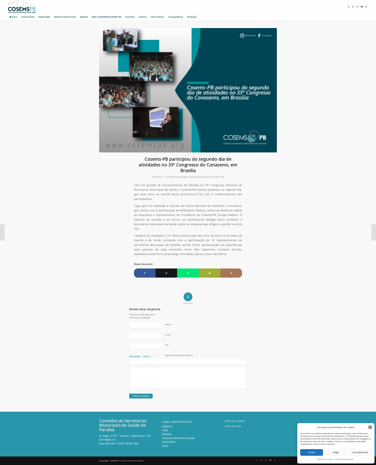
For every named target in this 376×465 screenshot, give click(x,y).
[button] (370, 427)
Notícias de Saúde (178, 176)
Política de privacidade (343, 459)
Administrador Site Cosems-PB (209, 176)
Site (166, 345)
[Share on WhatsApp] (188, 273)
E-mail (168, 334)
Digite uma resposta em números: (179, 355)
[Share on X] (166, 273)
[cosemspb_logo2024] (21, 6)
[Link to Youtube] (362, 6)
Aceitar (311, 452)
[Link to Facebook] (348, 6)
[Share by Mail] (209, 273)
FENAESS (167, 434)
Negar (336, 452)
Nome (168, 324)
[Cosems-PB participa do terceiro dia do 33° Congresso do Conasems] (373, 232)
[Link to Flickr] (357, 6)
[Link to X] (366, 6)
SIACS (165, 446)
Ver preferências (360, 452)
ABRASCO (167, 426)
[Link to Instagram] (353, 6)
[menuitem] (13, 17)
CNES (165, 430)
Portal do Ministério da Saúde (178, 438)
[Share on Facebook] (145, 273)
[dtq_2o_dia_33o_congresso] (188, 90)
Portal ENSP (168, 442)
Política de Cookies (325, 459)
